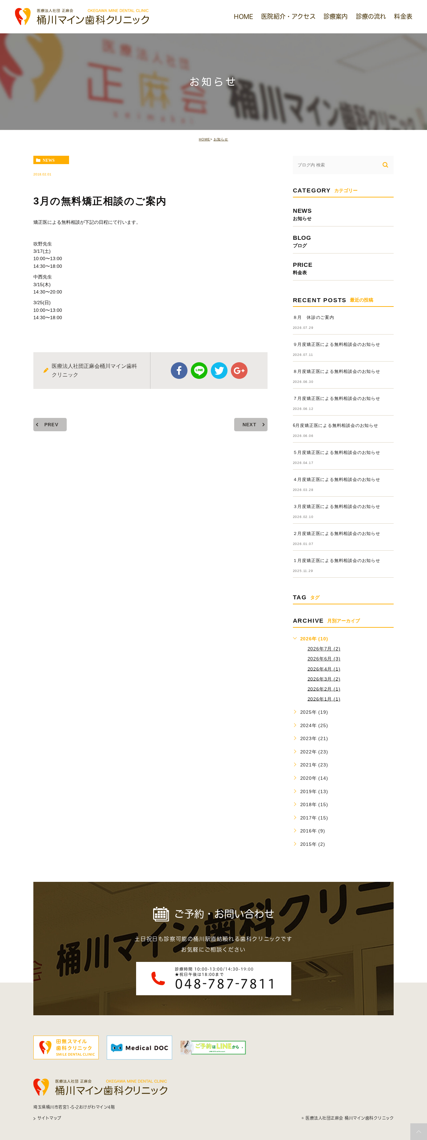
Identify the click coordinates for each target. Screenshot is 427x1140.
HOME (204, 139)
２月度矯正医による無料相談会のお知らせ (336, 533)
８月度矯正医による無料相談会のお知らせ (336, 371)
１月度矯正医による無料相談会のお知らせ (336, 560)
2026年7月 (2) (324, 648)
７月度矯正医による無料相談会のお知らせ (336, 398)
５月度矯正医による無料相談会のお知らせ (336, 452)
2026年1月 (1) (324, 698)
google (239, 370)
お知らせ (221, 139)
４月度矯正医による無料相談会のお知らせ (336, 479)
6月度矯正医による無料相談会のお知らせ (335, 425)
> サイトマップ (47, 1118)
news (49, 160)
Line (199, 370)
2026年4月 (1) (324, 668)
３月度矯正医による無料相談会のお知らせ (336, 506)
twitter (219, 370)
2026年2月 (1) (324, 688)
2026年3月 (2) (324, 678)
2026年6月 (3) (324, 658)
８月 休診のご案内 (313, 317)
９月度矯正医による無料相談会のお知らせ (336, 344)
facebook (179, 370)
